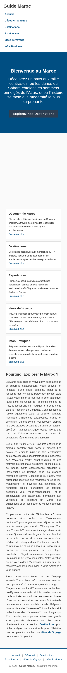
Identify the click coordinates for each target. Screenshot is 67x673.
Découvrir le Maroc (16, 20)
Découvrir (30, 655)
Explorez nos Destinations (33, 114)
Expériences (12, 33)
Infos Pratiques (14, 46)
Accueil (9, 14)
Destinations (12, 27)
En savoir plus (16, 234)
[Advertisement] (33, 172)
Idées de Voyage (14, 40)
